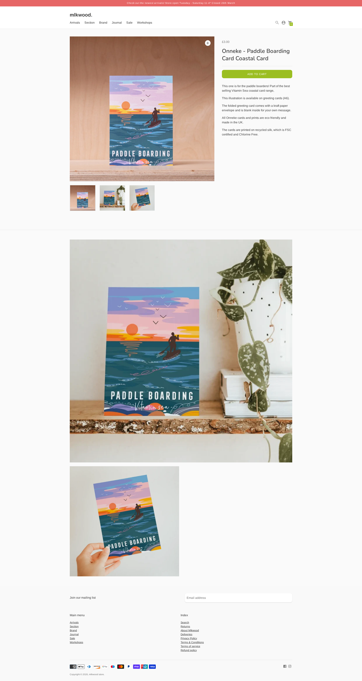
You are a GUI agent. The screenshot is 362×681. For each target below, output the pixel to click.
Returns (185, 626)
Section (89, 22)
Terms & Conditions (192, 642)
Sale (129, 22)
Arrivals (75, 22)
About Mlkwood (190, 630)
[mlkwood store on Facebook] (284, 666)
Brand (103, 22)
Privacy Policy (189, 638)
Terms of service (190, 646)
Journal (117, 22)
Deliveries (186, 634)
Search (185, 622)
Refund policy (189, 650)
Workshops (144, 22)
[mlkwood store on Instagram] (289, 666)
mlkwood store (96, 674)
